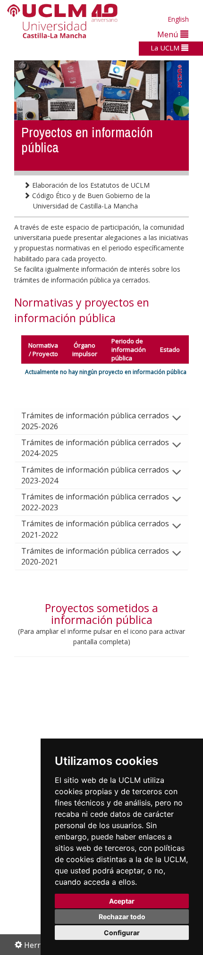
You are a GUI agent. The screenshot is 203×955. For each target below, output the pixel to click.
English (178, 19)
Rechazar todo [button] (122, 917)
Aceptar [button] (122, 901)
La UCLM (166, 47)
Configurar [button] (122, 933)
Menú (168, 34)
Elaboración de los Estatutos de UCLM (90, 185)
